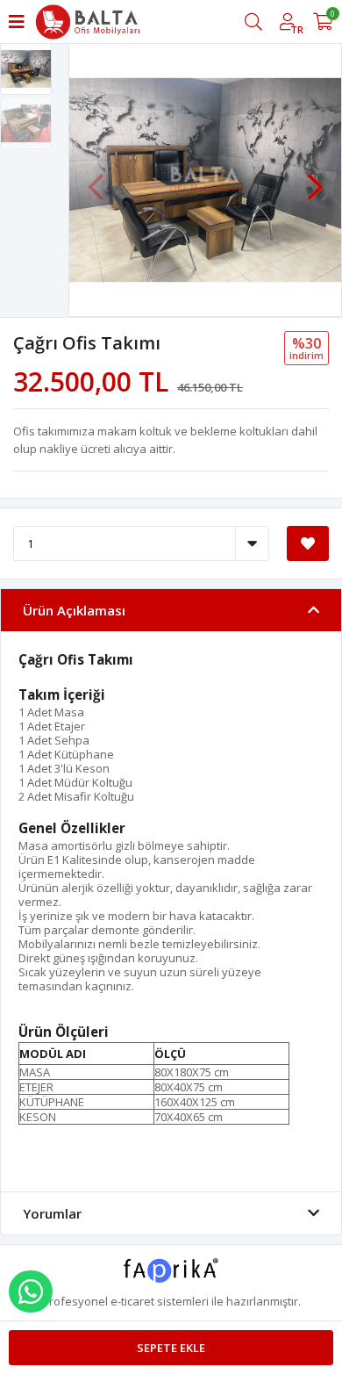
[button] (314, 178)
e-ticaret (132, 1301)
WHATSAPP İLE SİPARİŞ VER (31, 1291)
